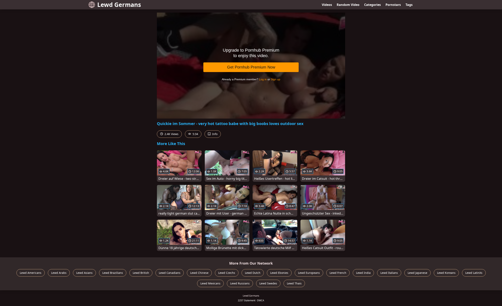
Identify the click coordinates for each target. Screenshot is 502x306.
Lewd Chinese (199, 273)
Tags (409, 5)
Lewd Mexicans (210, 283)
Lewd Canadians (169, 273)
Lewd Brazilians (112, 273)
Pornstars (393, 5)
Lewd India (363, 273)
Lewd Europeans (309, 273)
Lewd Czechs (226, 273)
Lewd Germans (119, 5)
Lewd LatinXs (473, 273)
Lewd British (141, 273)
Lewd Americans (30, 273)
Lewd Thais (294, 283)
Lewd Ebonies (279, 273)
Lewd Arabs (58, 273)
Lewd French (338, 273)
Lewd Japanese (417, 273)
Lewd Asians (84, 273)
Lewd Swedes (268, 283)
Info (214, 134)
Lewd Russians (240, 283)
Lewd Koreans (446, 273)
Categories (372, 5)
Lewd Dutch (252, 273)
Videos (327, 5)
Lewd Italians (389, 273)
